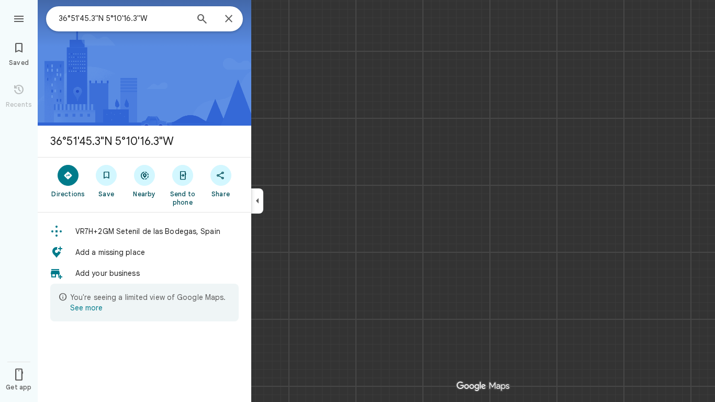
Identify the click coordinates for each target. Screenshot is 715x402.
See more (86, 307)
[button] (144, 231)
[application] (357, 201)
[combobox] (123, 18)
